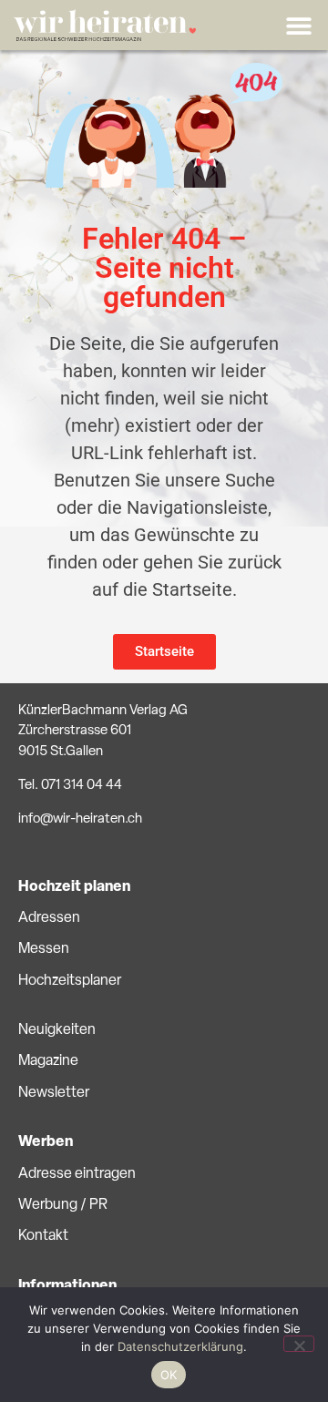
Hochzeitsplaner (69, 981)
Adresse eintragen (77, 1174)
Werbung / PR (63, 1205)
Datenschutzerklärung (180, 1346)
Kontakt (43, 1236)
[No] (298, 1343)
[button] (298, 25)
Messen (43, 949)
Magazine (48, 1061)
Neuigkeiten (57, 1030)
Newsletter (53, 1093)
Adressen (49, 918)
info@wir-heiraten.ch (80, 819)
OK (169, 1374)
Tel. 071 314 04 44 (70, 786)
